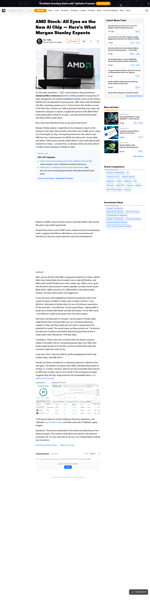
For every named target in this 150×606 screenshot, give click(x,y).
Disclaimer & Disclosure (46, 445)
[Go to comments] (98, 41)
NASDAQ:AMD (68, 96)
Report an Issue (67, 445)
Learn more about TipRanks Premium (55, 178)
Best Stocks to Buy (53, 422)
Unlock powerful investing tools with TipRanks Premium (65, 161)
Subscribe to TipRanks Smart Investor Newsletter (62, 167)
